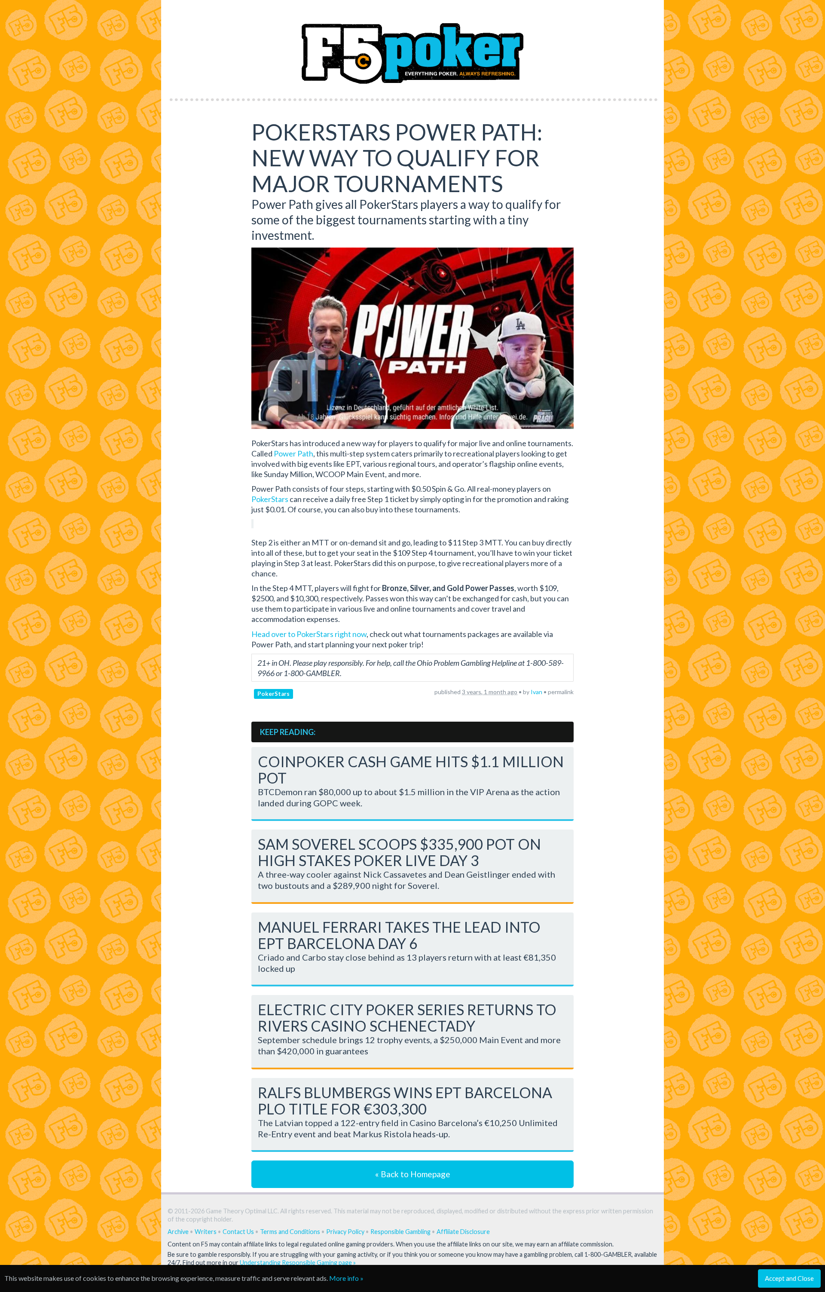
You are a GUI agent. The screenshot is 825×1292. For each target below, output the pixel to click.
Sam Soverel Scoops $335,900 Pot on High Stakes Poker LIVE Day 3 (399, 852)
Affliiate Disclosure (463, 1231)
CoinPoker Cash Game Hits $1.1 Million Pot (411, 770)
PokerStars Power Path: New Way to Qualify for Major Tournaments (396, 158)
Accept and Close (789, 1278)
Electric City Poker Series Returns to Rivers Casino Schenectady (407, 1018)
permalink (561, 691)
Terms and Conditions (290, 1231)
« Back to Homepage (412, 1174)
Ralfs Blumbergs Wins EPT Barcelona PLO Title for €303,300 (405, 1100)
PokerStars (269, 499)
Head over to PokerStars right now (309, 634)
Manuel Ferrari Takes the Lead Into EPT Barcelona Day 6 (399, 935)
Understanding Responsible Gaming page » (298, 1262)
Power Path (293, 453)
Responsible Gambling (400, 1231)
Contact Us (238, 1231)
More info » (346, 1278)
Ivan (536, 691)
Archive (178, 1231)
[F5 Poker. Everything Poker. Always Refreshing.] (412, 46)
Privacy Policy (345, 1231)
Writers (206, 1231)
